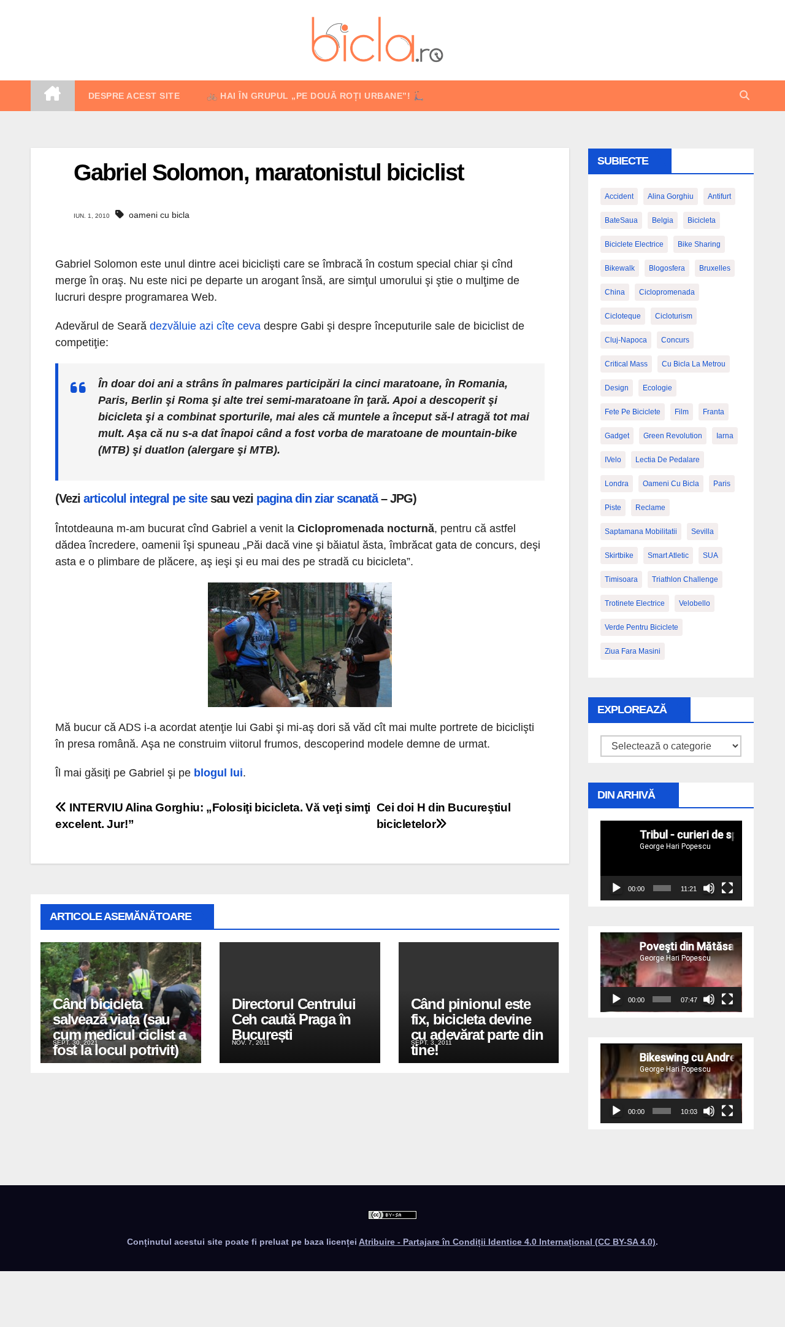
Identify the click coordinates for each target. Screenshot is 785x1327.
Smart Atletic (668, 555)
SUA (710, 555)
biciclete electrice (634, 244)
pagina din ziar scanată (317, 498)
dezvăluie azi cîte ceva (205, 326)
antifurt (719, 196)
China (615, 292)
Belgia (662, 220)
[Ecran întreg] (727, 888)
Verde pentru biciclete (641, 627)
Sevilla (702, 531)
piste (613, 507)
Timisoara (621, 579)
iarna (724, 435)
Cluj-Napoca (626, 340)
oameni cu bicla (159, 215)
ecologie (657, 388)
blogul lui (218, 773)
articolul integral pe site (145, 498)
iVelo (613, 459)
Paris (721, 483)
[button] (744, 95)
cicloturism (673, 316)
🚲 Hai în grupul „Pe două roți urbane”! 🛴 (315, 96)
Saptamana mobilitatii (641, 531)
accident (619, 196)
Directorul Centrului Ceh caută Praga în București (294, 1019)
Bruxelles (714, 268)
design (617, 388)
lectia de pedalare (667, 459)
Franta (713, 412)
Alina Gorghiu (671, 196)
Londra (617, 483)
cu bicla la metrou (694, 364)
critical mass (626, 364)
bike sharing (699, 244)
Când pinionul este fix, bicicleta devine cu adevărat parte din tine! (477, 1027)
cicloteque (623, 316)
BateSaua (621, 220)
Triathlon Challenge (685, 579)
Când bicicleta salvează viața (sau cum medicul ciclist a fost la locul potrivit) (119, 1027)
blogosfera (667, 268)
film (682, 412)
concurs (675, 340)
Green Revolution (672, 435)
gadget (617, 435)
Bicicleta (701, 220)
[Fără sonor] (709, 888)
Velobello (694, 603)
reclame (650, 507)
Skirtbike (619, 555)
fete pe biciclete (633, 412)
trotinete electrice (635, 603)
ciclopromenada (667, 292)
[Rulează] (616, 888)
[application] (671, 860)
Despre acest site (134, 96)
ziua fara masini (633, 651)
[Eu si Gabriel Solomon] (300, 644)
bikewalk (620, 268)
